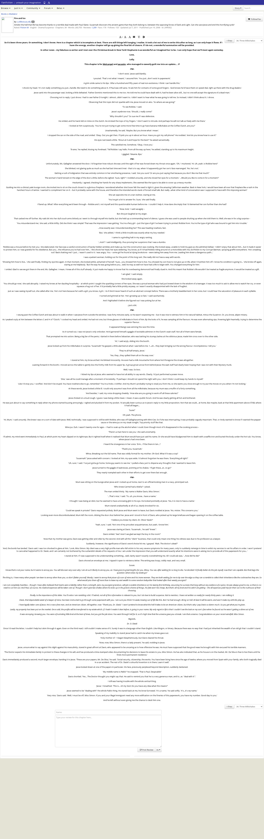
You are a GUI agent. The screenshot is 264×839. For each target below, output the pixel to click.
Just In (17, 8)
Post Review (147, 749)
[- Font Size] (125, 36)
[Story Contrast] (143, 36)
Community (33, 8)
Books (4, 14)
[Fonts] (129, 36)
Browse (5, 8)
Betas (60, 8)
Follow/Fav (256, 19)
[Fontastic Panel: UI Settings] (49, 2)
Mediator (13, 14)
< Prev (229, 40)
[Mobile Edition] (44, 2)
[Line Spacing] (138, 36)
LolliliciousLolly (24, 21)
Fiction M (24, 27)
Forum (47, 8)
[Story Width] (134, 36)
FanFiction (7, 2)
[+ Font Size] (120, 36)
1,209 (94, 27)
